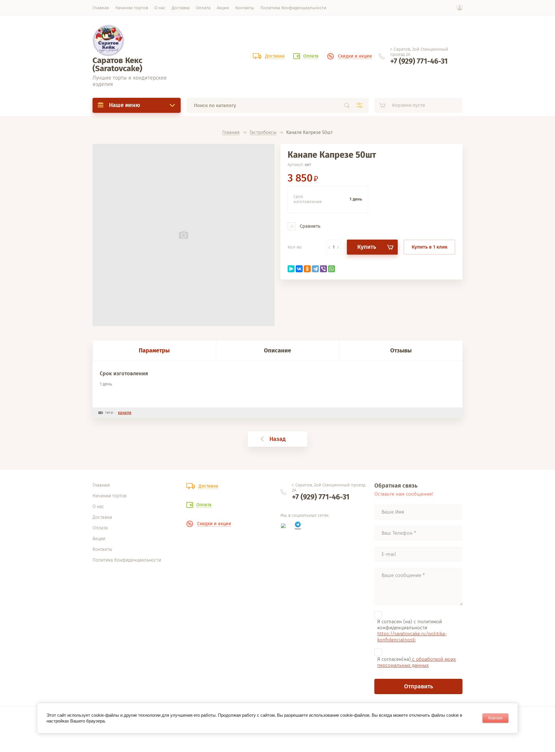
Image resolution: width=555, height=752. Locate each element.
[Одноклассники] (307, 268)
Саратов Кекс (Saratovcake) (117, 64)
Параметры (154, 350)
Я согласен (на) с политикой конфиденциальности (412, 631)
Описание (277, 350)
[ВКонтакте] (299, 268)
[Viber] (323, 268)
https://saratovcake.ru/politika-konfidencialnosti (412, 637)
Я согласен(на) (416, 662)
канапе (125, 412)
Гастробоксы (262, 132)
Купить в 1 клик (429, 247)
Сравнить (309, 226)
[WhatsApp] (331, 268)
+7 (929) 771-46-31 (419, 61)
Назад (277, 438)
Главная (231, 132)
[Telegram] (315, 268)
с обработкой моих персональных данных (416, 662)
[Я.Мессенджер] (291, 268)
